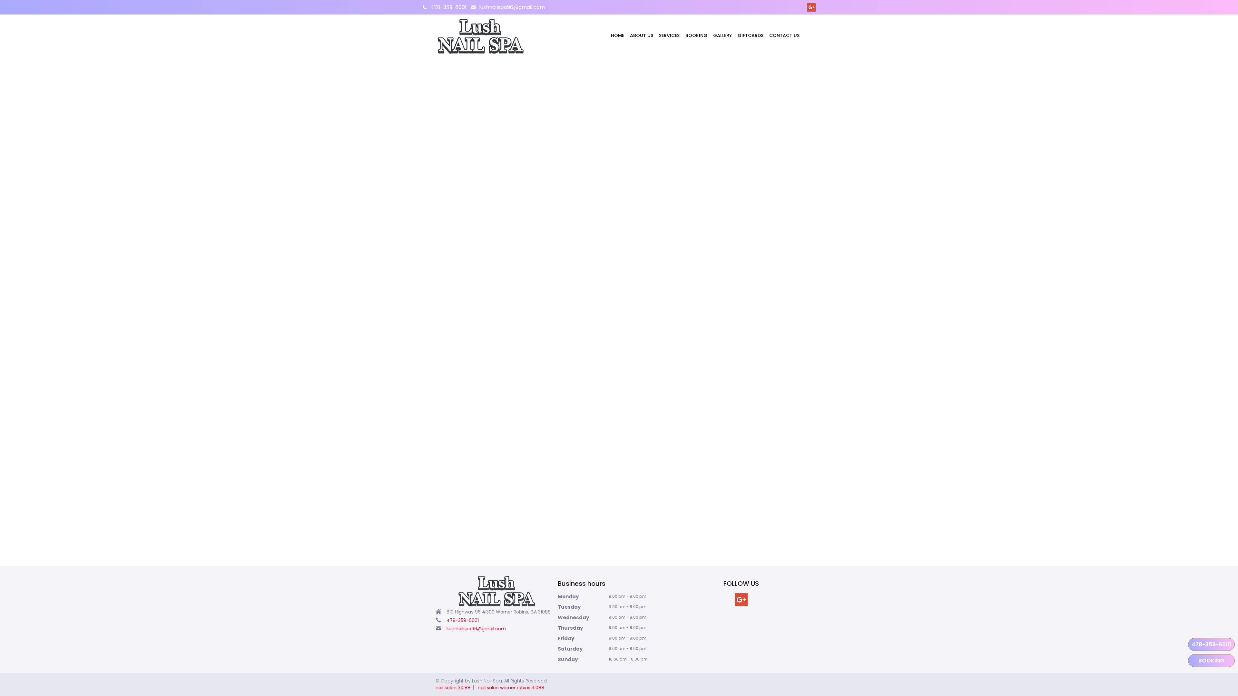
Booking (696, 35)
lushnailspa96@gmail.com (512, 7)
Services (669, 35)
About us (641, 35)
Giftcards (750, 35)
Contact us (784, 35)
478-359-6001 (448, 7)
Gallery (722, 35)
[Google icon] (741, 599)
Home (617, 35)
